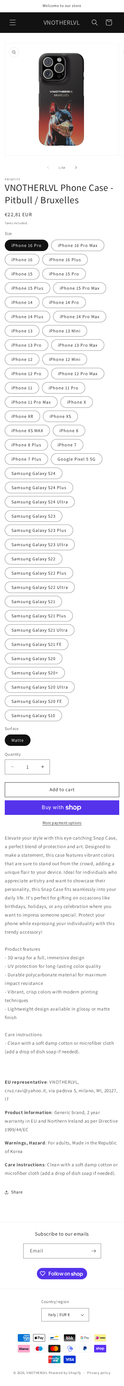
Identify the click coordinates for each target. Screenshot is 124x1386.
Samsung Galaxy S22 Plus (38, 573)
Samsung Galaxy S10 (33, 715)
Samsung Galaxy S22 (33, 559)
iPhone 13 (22, 331)
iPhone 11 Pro (64, 388)
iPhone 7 (67, 445)
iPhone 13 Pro (26, 345)
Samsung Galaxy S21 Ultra (39, 630)
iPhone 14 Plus (27, 316)
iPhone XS (60, 416)
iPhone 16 (22, 259)
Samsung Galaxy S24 (33, 473)
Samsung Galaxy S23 (33, 516)
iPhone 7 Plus (26, 459)
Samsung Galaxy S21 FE (36, 644)
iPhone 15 (22, 274)
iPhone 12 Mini (64, 359)
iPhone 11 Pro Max (31, 402)
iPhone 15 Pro (64, 274)
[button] (13, 22)
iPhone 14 (22, 302)
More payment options (62, 822)
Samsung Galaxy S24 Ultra (39, 502)
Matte (17, 740)
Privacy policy (99, 1372)
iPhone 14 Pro (64, 302)
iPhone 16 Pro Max (78, 245)
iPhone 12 (22, 359)
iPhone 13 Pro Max (78, 345)
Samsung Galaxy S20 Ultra (39, 687)
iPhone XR (22, 416)
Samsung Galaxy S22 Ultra (39, 587)
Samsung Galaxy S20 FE (36, 701)
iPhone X (76, 402)
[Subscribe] (94, 1251)
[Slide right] (76, 167)
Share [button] (17, 1192)
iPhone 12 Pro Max (78, 373)
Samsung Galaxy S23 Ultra (39, 544)
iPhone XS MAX (27, 430)
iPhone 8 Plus (26, 445)
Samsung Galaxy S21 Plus (38, 616)
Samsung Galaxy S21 (33, 601)
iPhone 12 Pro (26, 373)
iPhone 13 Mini (64, 331)
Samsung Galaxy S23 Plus (38, 530)
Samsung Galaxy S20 (33, 658)
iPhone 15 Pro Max (80, 288)
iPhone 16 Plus (65, 259)
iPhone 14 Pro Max (80, 316)
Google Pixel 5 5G (77, 459)
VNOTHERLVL (37, 1372)
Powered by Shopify (65, 1372)
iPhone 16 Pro (26, 245)
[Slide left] (48, 167)
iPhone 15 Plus (27, 288)
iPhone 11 (21, 388)
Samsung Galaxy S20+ (34, 673)
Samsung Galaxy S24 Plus (38, 487)
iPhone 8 (69, 430)
